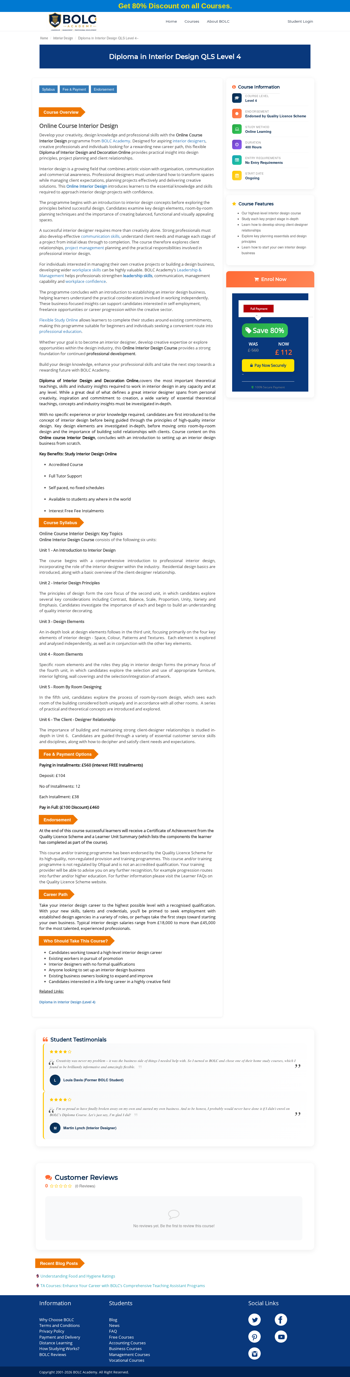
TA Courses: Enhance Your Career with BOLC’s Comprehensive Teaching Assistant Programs (122, 1285)
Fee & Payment (74, 89)
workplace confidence (85, 281)
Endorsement (104, 89)
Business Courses (125, 1348)
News (114, 1325)
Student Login (300, 21)
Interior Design (63, 38)
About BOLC (218, 21)
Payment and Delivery (59, 1337)
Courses (192, 21)
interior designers (189, 141)
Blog (113, 1319)
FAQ (113, 1331)
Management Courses (129, 1354)
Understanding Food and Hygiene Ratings (77, 1276)
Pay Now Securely (270, 365)
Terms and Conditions (59, 1325)
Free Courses (121, 1337)
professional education (60, 331)
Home (171, 21)
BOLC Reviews (52, 1354)
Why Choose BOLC (56, 1319)
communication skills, (100, 236)
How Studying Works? (59, 1348)
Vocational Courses (126, 1360)
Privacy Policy (51, 1331)
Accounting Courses (127, 1343)
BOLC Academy (115, 141)
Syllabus (48, 89)
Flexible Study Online (58, 320)
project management (84, 247)
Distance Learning (55, 1343)
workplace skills (86, 270)
